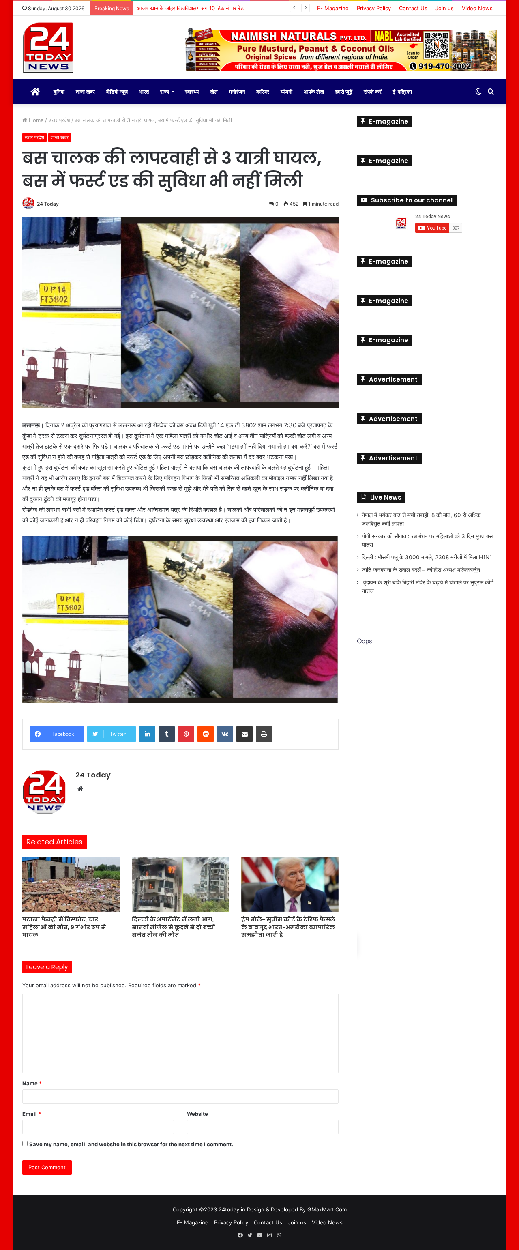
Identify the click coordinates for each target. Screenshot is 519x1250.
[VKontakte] (225, 734)
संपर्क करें (373, 91)
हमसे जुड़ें (343, 91)
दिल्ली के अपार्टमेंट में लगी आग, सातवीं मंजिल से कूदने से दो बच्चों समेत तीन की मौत (173, 927)
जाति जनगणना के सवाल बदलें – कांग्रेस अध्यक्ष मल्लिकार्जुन (421, 569)
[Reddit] (205, 734)
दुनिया (59, 91)
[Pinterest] (186, 734)
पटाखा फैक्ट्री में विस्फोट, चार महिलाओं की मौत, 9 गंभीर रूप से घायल (64, 927)
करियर (262, 91)
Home (35, 119)
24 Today (48, 203)
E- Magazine (333, 8)
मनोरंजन (237, 91)
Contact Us (413, 8)
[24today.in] (48, 48)
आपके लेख (314, 91)
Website (197, 1113)
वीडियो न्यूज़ (117, 91)
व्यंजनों (286, 91)
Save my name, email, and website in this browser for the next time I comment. (131, 1143)
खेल (214, 91)
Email (31, 1113)
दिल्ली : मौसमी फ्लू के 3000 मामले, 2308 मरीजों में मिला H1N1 (427, 556)
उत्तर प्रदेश (59, 119)
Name (32, 1082)
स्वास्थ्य (192, 91)
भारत (144, 91)
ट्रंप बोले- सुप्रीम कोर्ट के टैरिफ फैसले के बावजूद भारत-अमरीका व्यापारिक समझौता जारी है (288, 927)
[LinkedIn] (147, 734)
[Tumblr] (167, 734)
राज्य (164, 91)
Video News (477, 8)
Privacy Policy (374, 8)
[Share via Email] (244, 734)
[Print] (264, 734)
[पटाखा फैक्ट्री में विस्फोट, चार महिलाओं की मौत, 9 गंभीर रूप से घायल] (71, 883)
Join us (444, 8)
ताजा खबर (85, 91)
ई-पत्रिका (402, 91)
